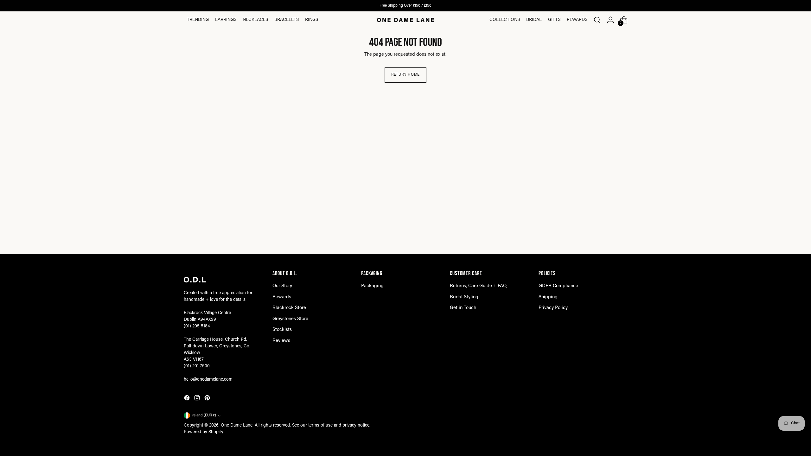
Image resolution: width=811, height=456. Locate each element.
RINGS (311, 20)
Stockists (282, 329)
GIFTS (554, 20)
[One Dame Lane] (405, 20)
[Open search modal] (597, 20)
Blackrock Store (289, 308)
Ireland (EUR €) (203, 415)
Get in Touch (463, 308)
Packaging (372, 286)
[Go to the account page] (610, 20)
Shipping (548, 297)
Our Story (282, 286)
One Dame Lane (236, 425)
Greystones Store (290, 319)
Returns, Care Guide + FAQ (478, 286)
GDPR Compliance (558, 286)
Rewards (577, 20)
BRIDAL (534, 20)
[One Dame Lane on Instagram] (197, 399)
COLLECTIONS (504, 20)
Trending (198, 20)
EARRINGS (225, 20)
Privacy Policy (553, 308)
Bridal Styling (464, 297)
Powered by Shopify (203, 432)
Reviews (281, 341)
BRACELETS (286, 20)
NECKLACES (255, 20)
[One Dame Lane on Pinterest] (208, 399)
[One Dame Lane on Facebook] (187, 399)
